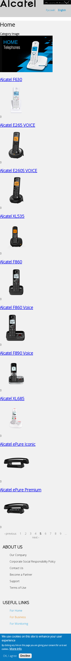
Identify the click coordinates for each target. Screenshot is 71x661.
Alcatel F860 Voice (16, 307)
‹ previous (10, 533)
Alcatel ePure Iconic (18, 444)
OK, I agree (10, 656)
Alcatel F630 (11, 79)
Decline (25, 655)
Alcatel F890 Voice (16, 353)
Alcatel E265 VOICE (17, 125)
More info (15, 649)
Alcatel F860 (11, 261)
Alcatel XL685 (12, 398)
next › (35, 537)
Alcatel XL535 (12, 216)
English (62, 10)
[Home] (18, 4)
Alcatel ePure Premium (20, 489)
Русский (50, 10)
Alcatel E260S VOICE (18, 170)
